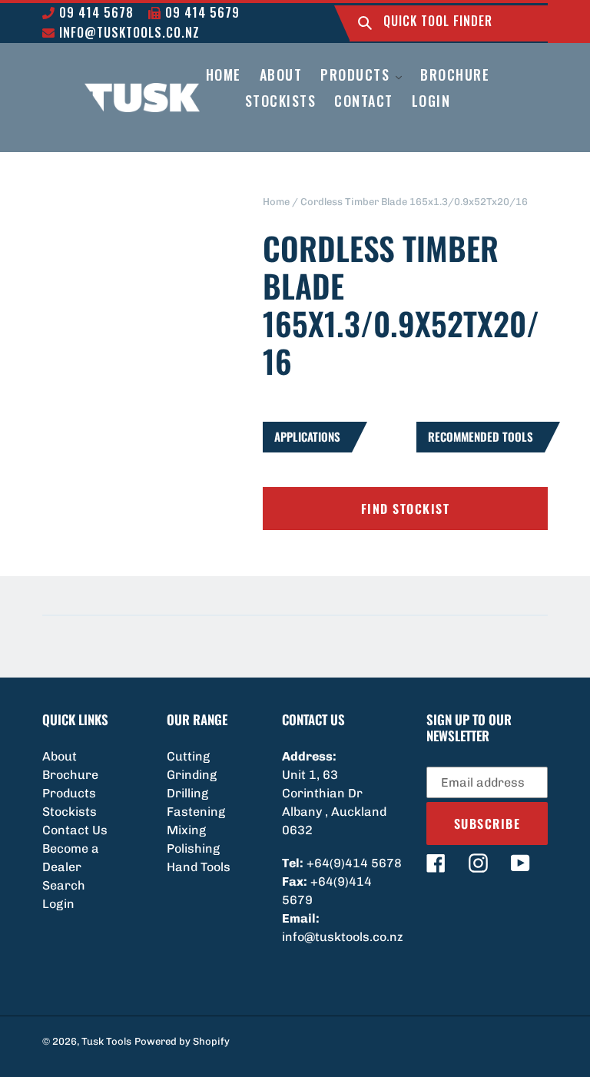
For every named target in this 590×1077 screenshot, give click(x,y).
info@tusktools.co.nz (127, 32)
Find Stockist (405, 508)
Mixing (186, 830)
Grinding (192, 774)
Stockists (69, 811)
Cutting (188, 756)
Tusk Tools (106, 1041)
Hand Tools (198, 867)
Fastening (196, 811)
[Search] (365, 23)
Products (69, 793)
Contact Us (75, 830)
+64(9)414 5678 (354, 863)
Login (58, 903)
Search (63, 885)
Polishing (193, 848)
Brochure (70, 774)
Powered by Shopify (182, 1041)
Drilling (187, 793)
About (59, 756)
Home (276, 201)
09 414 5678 (94, 12)
